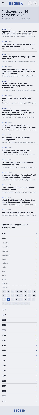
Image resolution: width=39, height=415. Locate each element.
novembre (5, 251)
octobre (5, 255)
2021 (4, 333)
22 (13, 299)
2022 (4, 328)
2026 (4, 237)
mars (4, 283)
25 (29, 295)
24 (4, 299)
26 (25, 295)
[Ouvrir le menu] (3, 3)
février (5, 287)
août (4, 263)
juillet (5, 267)
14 (17, 303)
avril (4, 279)
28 (17, 295)
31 (4, 295)
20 (21, 299)
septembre (6, 259)
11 (29, 303)
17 (4, 303)
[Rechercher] (30, 3)
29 (13, 295)
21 (17, 299)
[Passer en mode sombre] (35, 3)
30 (8, 295)
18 (29, 299)
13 (21, 303)
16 (8, 303)
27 (21, 295)
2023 (4, 323)
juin (4, 271)
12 (25, 303)
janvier (5, 291)
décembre (5, 247)
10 (4, 307)
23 (8, 299)
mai (3, 275)
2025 (4, 242)
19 (25, 299)
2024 (4, 318)
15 (13, 303)
